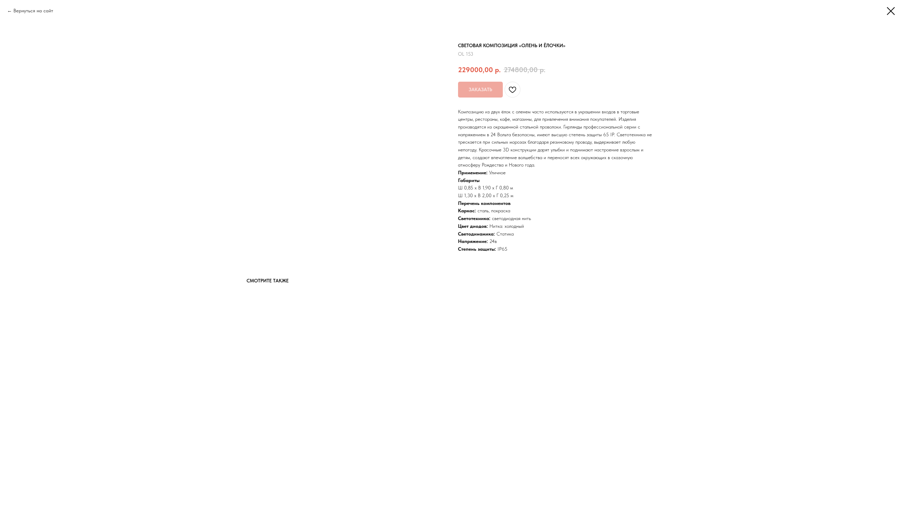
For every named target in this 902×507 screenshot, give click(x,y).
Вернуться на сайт (33, 10)
